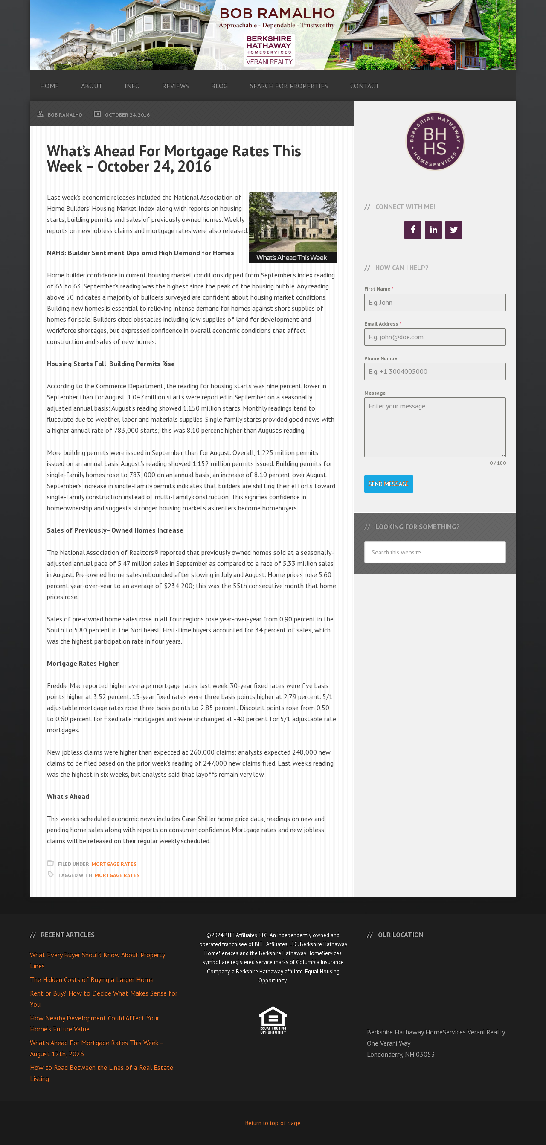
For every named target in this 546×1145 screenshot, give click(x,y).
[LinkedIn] (433, 230)
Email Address (382, 323)
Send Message (389, 484)
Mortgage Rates (114, 864)
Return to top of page (273, 1123)
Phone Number (381, 358)
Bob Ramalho (273, 35)
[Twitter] (453, 230)
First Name (379, 289)
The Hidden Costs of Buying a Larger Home (92, 979)
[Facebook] (412, 230)
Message (375, 393)
